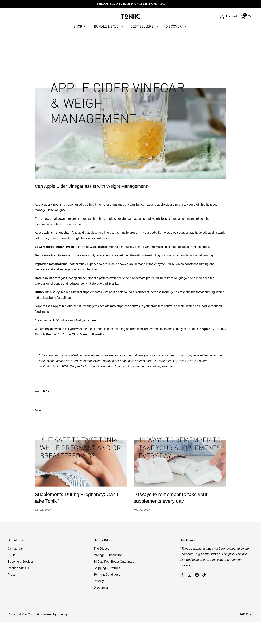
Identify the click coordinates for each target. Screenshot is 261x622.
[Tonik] (130, 16)
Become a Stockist (20, 561)
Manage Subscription (108, 555)
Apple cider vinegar (48, 204)
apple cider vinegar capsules (125, 218)
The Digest (101, 548)
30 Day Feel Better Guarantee (114, 561)
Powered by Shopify (54, 614)
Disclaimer (101, 587)
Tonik (36, 614)
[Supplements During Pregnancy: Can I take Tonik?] (81, 452)
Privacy (99, 581)
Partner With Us (18, 568)
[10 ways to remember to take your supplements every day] (180, 452)
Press (11, 574)
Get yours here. (86, 320)
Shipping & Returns (107, 568)
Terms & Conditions (107, 574)
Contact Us (15, 548)
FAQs (11, 555)
